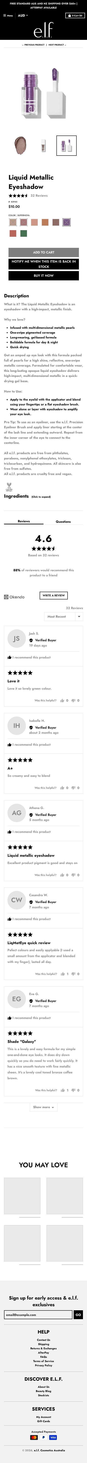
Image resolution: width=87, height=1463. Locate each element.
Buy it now (44, 275)
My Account (43, 1417)
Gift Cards (43, 1421)
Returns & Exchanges (43, 1348)
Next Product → (57, 44)
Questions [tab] (63, 521)
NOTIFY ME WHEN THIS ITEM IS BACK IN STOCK (44, 264)
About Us (43, 1387)
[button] (28, 195)
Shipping (43, 1344)
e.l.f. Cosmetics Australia (49, 1450)
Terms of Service (43, 1361)
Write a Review (54, 595)
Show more (41, 1107)
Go (78, 1314)
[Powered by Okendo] (14, 597)
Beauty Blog (43, 1391)
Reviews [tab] (24, 521)
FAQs (43, 1357)
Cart (77, 15)
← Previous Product (33, 44)
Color (19, 215)
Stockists (43, 1395)
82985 (14, 201)
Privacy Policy (43, 1365)
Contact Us (43, 1340)
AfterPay (43, 1353)
